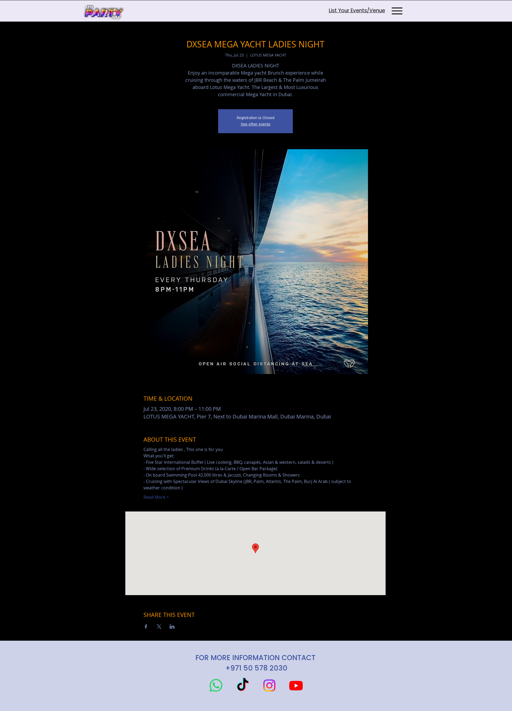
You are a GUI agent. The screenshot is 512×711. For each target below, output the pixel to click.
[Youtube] (296, 685)
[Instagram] (269, 685)
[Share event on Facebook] (146, 626)
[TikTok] (243, 685)
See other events (255, 124)
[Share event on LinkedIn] (172, 626)
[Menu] (397, 11)
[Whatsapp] (216, 685)
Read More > (156, 497)
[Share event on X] (159, 626)
